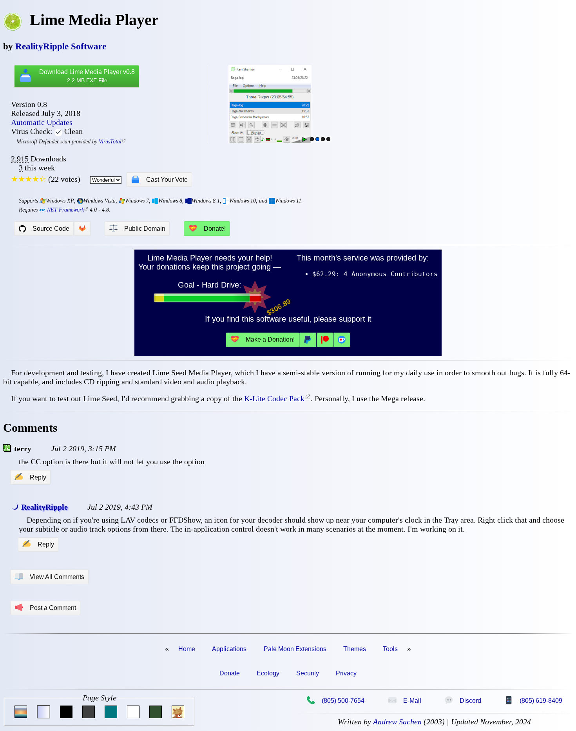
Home (186, 649)
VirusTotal (110, 142)
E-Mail (404, 700)
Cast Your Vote (159, 179)
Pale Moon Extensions (295, 649)
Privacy (346, 673)
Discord (462, 700)
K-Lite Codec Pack (274, 398)
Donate (229, 673)
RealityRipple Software (60, 46)
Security (307, 673)
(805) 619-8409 (533, 700)
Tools (390, 649)
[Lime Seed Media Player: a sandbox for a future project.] (312, 139)
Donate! (207, 228)
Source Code (51, 228)
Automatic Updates (41, 122)
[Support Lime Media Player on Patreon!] (325, 340)
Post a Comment (45, 607)
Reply (30, 477)
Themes (354, 649)
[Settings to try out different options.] (328, 139)
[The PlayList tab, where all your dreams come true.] (317, 139)
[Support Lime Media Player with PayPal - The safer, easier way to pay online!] (307, 340)
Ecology (268, 673)
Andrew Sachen (397, 721)
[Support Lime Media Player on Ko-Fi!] (341, 340)
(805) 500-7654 (335, 700)
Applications (229, 649)
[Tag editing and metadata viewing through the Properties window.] (323, 139)
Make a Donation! (262, 339)
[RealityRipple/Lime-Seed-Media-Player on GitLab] (82, 228)
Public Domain (137, 228)
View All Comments (49, 576)
